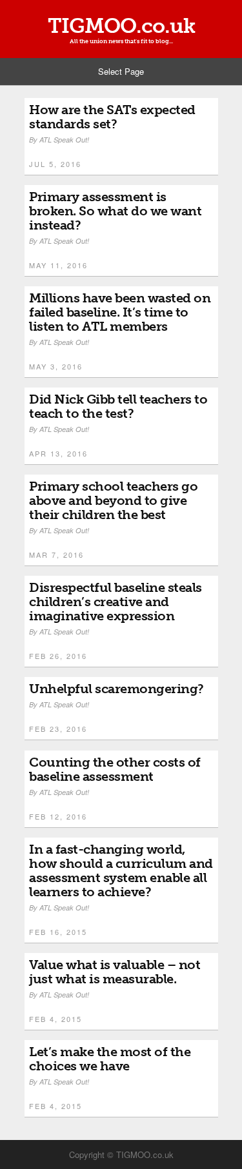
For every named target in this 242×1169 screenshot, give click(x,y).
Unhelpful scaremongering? (116, 688)
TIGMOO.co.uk (121, 26)
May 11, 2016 (58, 265)
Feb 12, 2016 (58, 816)
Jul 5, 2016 (55, 164)
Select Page (121, 71)
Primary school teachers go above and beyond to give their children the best (113, 500)
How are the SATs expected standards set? (112, 117)
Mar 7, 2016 (56, 554)
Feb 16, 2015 (58, 932)
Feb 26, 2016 (58, 656)
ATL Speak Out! (64, 139)
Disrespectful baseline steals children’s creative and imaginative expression (115, 602)
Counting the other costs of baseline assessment (115, 769)
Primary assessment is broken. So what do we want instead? (115, 211)
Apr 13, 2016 (58, 453)
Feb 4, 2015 (55, 1019)
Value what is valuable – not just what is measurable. (114, 972)
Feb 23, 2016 (58, 728)
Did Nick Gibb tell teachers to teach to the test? (118, 406)
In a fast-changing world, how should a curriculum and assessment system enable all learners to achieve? (121, 870)
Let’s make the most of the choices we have (109, 1059)
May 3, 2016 (56, 366)
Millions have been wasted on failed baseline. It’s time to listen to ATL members (119, 312)
